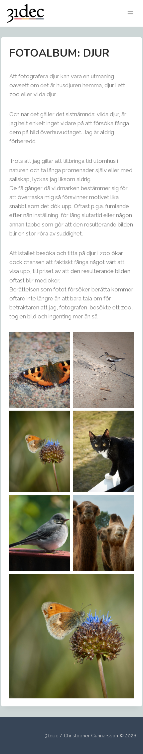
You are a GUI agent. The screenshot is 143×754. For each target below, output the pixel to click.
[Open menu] (130, 13)
